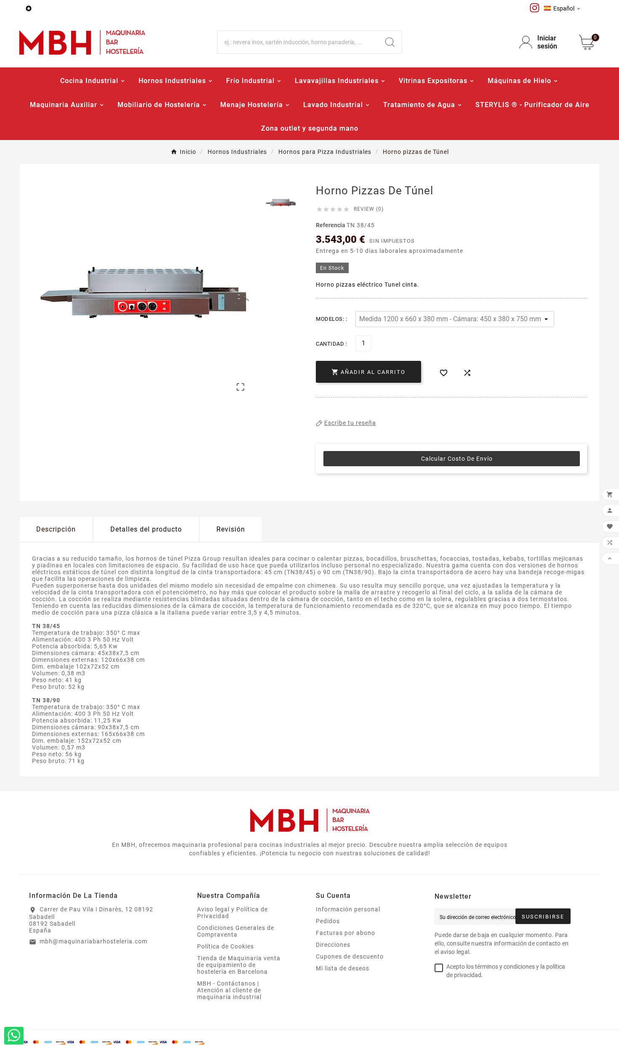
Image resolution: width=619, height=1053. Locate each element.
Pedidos (328, 921)
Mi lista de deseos (342, 968)
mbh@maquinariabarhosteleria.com (93, 941)
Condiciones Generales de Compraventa (235, 931)
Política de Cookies (225, 946)
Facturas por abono (345, 932)
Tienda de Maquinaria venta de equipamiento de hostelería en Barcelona (238, 965)
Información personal (348, 909)
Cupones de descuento (350, 956)
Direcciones (333, 944)
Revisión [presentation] (230, 529)
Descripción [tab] (56, 529)
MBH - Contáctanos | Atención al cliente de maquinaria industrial (229, 990)
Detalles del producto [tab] (146, 529)
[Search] (390, 42)
